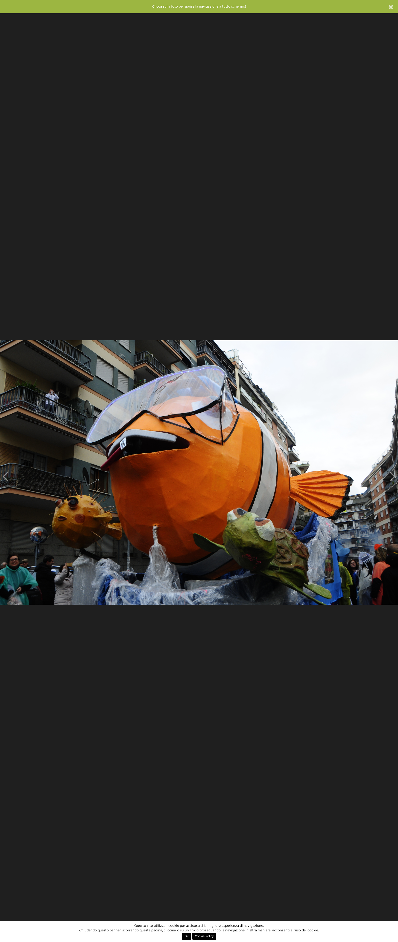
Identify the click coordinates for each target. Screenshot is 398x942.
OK (186, 936)
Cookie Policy (204, 936)
